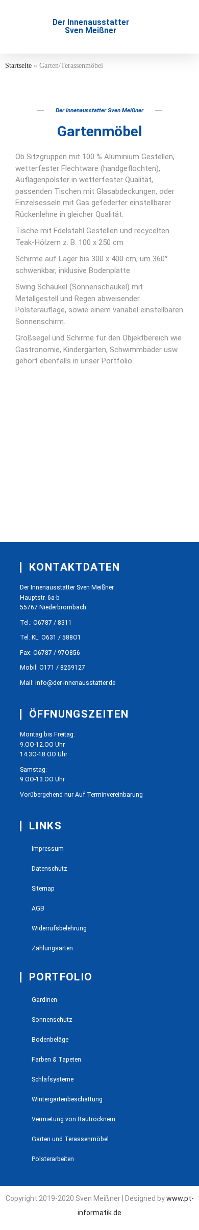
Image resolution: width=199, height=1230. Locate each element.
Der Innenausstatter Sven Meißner (91, 26)
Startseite (18, 65)
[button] (25, 26)
